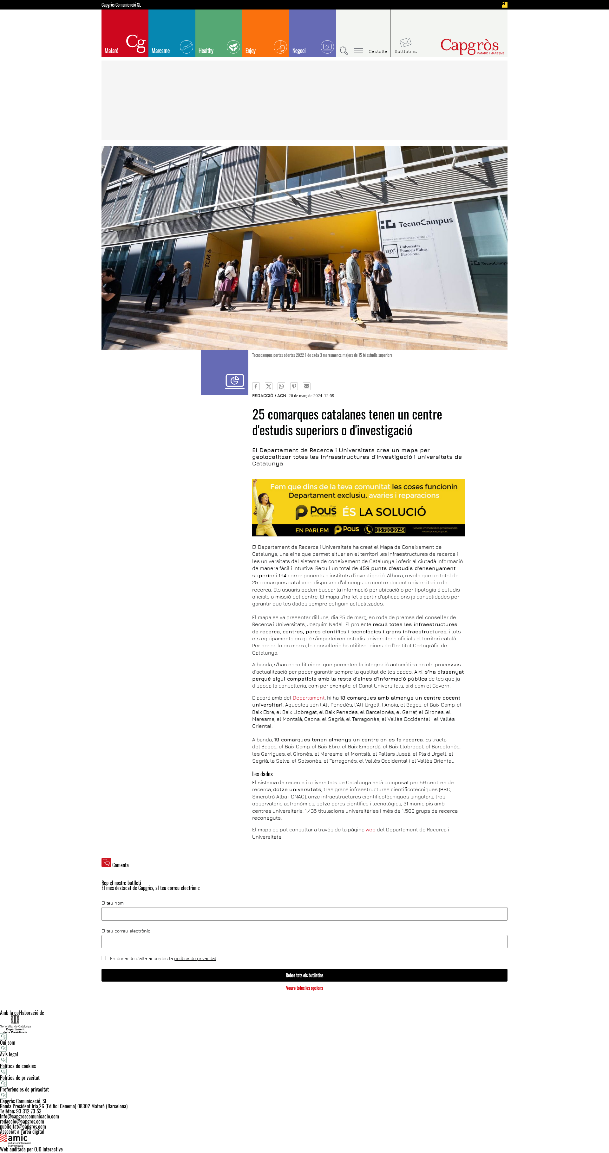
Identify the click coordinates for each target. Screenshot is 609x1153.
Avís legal (9, 1054)
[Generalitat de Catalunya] (304, 1024)
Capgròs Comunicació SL (121, 5)
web (371, 829)
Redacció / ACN (269, 395)
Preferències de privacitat (24, 1089)
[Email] (307, 386)
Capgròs (459, 47)
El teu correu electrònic (126, 930)
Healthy (206, 50)
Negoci (299, 50)
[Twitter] (268, 386)
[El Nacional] (505, 5)
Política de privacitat (20, 1077)
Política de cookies (18, 1066)
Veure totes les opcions (304, 987)
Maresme (161, 50)
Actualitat (224, 372)
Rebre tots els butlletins (304, 975)
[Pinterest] (294, 386)
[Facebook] (256, 386)
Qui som (7, 1042)
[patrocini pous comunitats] (358, 507)
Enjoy (251, 50)
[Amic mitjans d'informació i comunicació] (304, 1140)
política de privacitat (195, 958)
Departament (309, 698)
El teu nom (113, 903)
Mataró (111, 50)
